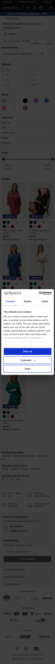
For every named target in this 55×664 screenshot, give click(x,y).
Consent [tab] (10, 301)
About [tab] (45, 301)
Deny (27, 368)
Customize (25, 360)
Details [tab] (27, 301)
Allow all (27, 351)
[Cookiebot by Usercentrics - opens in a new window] (39, 293)
